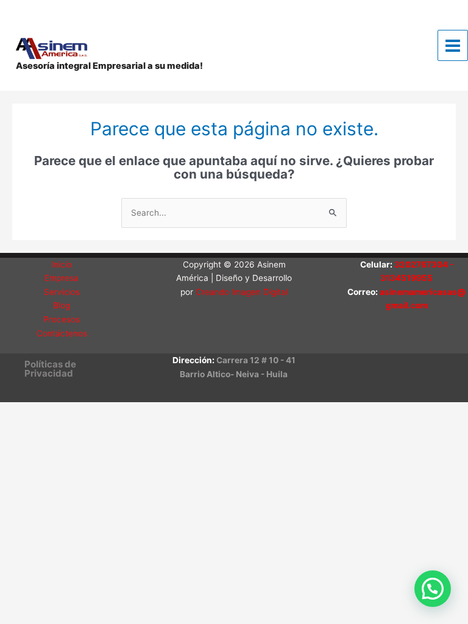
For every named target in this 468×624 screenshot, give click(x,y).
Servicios (62, 292)
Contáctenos (62, 333)
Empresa (61, 278)
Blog (61, 305)
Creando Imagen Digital (242, 292)
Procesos (61, 319)
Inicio (61, 264)
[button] (68, 368)
